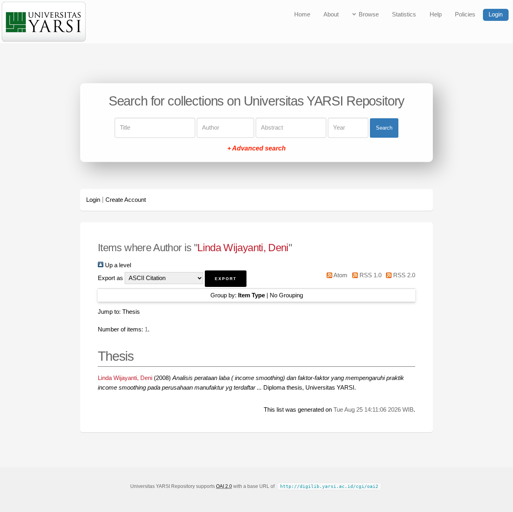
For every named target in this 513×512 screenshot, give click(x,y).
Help (436, 14)
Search (384, 128)
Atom (339, 275)
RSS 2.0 (403, 275)
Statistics (404, 14)
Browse (369, 14)
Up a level (117, 265)
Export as (110, 278)
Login (496, 14)
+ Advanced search (256, 148)
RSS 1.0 (369, 275)
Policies (465, 14)
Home (302, 14)
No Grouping (286, 295)
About (331, 14)
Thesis (131, 312)
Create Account (125, 200)
